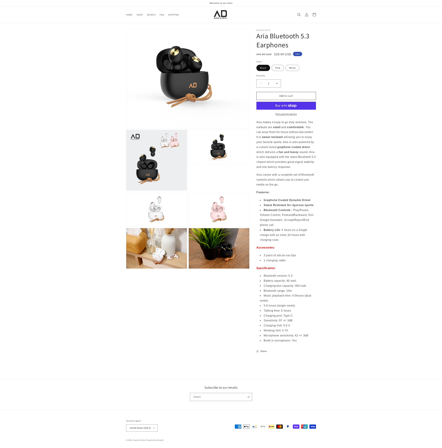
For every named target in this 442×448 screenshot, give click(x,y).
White (292, 67)
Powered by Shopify (155, 440)
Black (263, 67)
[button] (299, 14)
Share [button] (263, 351)
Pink (277, 67)
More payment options (286, 114)
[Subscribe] (248, 397)
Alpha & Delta (139, 440)
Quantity (260, 75)
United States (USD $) (140, 427)
